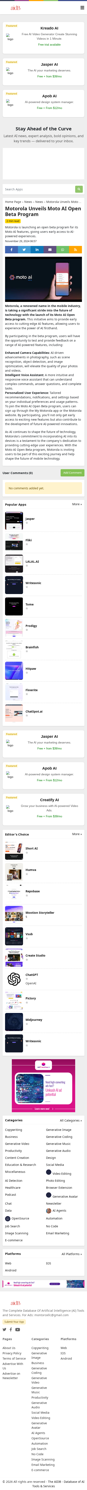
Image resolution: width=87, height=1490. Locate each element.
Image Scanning (16, 1233)
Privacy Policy (12, 1353)
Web (8, 1263)
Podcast (10, 1195)
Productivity (13, 1151)
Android (10, 1270)
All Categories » (71, 1120)
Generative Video (17, 1144)
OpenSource (20, 1218)
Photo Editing (55, 1181)
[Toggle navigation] (82, 8)
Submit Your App (14, 1322)
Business (11, 1137)
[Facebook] (10, 1328)
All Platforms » (72, 1254)
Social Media (55, 1165)
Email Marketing (57, 1233)
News (28, 202)
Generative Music (58, 1144)
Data (8, 1210)
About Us (9, 1348)
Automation (54, 1218)
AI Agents (59, 1210)
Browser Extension (59, 1188)
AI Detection (13, 1181)
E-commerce (14, 1240)
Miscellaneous (15, 1172)
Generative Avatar (65, 1196)
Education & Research (20, 1165)
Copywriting (13, 1130)
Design (51, 1158)
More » (77, 504)
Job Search (12, 1226)
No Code (52, 1226)
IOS (48, 1263)
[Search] (79, 189)
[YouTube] (17, 1328)
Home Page (13, 202)
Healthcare (12, 1188)
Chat (8, 1203)
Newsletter (53, 1203)
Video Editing (61, 1174)
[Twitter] (4, 1328)
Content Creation (17, 1158)
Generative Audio (58, 1151)
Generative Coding (59, 1137)
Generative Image (58, 1130)
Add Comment (72, 472)
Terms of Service (14, 1358)
